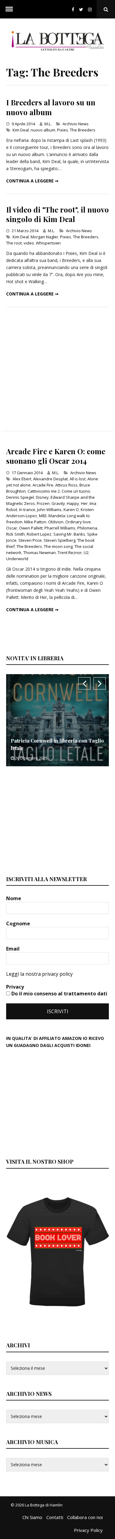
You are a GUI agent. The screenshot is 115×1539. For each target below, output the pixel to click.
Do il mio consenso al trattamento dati (58, 993)
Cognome (18, 923)
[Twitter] (81, 9)
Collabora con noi (85, 1517)
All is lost (78, 479)
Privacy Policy (88, 1530)
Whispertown (48, 243)
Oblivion (55, 522)
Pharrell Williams (59, 528)
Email (13, 948)
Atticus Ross (66, 485)
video (29, 243)
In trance (27, 509)
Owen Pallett (31, 528)
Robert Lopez (39, 534)
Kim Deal (21, 130)
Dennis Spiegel (20, 497)
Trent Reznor (70, 552)
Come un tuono (76, 491)
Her (84, 503)
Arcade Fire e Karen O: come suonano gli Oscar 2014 (55, 456)
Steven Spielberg (59, 540)
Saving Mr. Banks (69, 534)
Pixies (62, 130)
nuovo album (43, 130)
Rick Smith (15, 534)
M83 (43, 515)
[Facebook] (73, 9)
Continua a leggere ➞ (32, 181)
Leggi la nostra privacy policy (39, 974)
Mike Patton (35, 522)
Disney (42, 497)
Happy (73, 503)
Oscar (11, 528)
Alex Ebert (22, 479)
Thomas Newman (39, 552)
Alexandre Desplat (50, 479)
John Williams (49, 509)
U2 (86, 552)
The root (14, 243)
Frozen (43, 503)
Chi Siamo (32, 1517)
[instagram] (91, 9)
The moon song (58, 546)
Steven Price (30, 540)
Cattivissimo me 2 (44, 491)
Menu (9, 9)
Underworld (17, 558)
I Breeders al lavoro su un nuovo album (50, 107)
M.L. (48, 124)
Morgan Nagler (44, 237)
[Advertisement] (57, 369)
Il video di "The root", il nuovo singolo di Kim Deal (57, 214)
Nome (14, 898)
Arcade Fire (43, 485)
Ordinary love (78, 522)
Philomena (87, 528)
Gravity (58, 503)
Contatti (54, 1517)
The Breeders (82, 130)
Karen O (71, 509)
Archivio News (76, 124)
